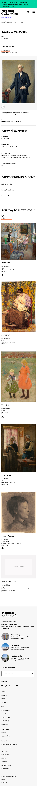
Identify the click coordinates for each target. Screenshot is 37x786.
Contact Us (4, 702)
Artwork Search (6, 748)
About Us (4, 695)
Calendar (4, 714)
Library (3, 758)
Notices (3, 779)
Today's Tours (5, 717)
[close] (35, 2)
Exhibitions (4, 724)
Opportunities (5, 736)
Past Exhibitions (6, 765)
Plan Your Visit (5, 710)
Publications (5, 768)
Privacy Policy (4, 782)
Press (3, 698)
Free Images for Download (9, 744)
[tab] (6, 217)
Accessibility (5, 721)
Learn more (11, 6)
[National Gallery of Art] (18, 614)
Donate (3, 732)
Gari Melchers (5, 51)
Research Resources (8, 196)
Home (3, 22)
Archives (4, 761)
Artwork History (7, 184)
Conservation (5, 755)
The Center (4, 751)
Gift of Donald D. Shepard (9, 147)
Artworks (8, 22)
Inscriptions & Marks (8, 190)
